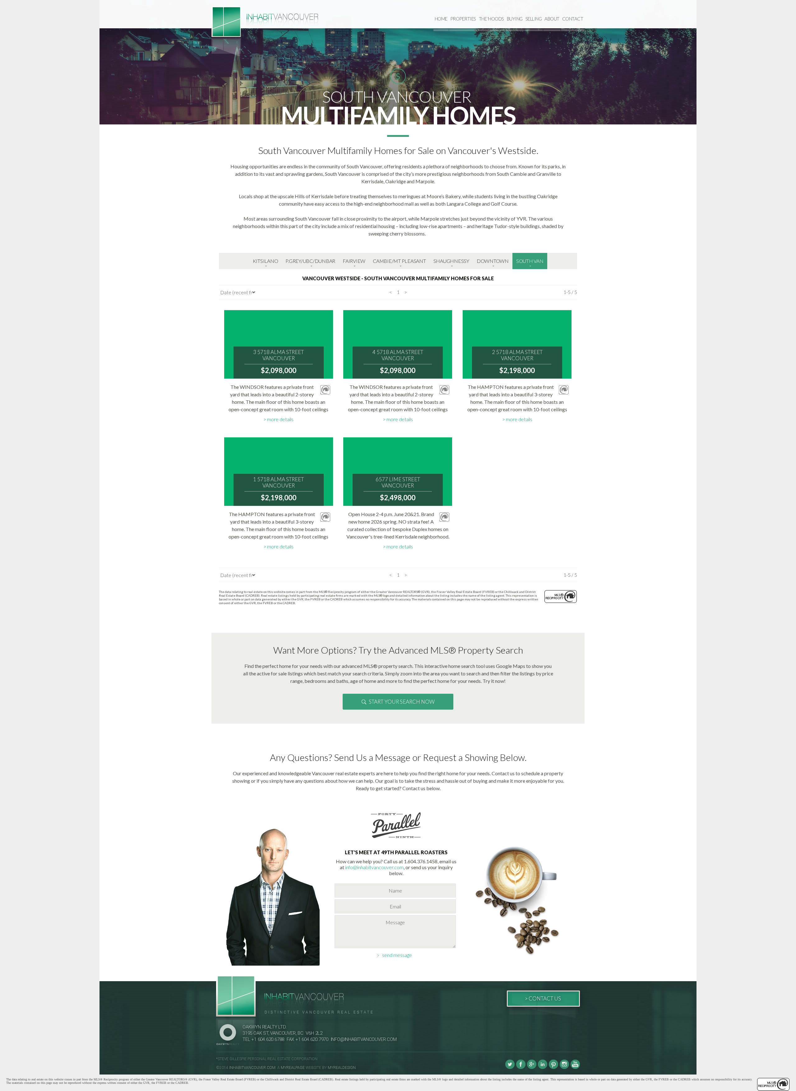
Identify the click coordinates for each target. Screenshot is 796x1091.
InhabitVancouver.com (252, 1067)
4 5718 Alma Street (398, 355)
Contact (572, 18)
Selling (533, 18)
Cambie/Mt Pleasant (399, 261)
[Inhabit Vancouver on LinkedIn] (542, 1067)
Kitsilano (265, 261)
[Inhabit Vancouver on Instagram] (564, 1067)
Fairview (354, 261)
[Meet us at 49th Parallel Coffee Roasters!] (396, 839)
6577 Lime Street (398, 482)
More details (280, 419)
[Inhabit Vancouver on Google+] (531, 1067)
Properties (463, 18)
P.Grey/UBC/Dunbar (310, 261)
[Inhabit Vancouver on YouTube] (575, 1067)
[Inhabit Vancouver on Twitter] (510, 1067)
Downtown (493, 261)
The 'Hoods (491, 18)
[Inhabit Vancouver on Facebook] (520, 1067)
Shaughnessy (451, 261)
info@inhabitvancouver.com (374, 867)
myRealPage (293, 1067)
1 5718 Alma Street (278, 482)
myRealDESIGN (342, 1067)
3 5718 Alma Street (278, 355)
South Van (530, 261)
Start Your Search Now (402, 701)
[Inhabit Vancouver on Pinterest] (553, 1067)
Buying (515, 18)
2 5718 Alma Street (517, 355)
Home (441, 18)
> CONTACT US (543, 998)
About (551, 18)
